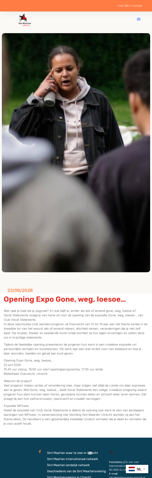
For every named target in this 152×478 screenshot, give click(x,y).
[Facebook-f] (40, 451)
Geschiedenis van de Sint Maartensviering (76, 471)
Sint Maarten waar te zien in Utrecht (72, 453)
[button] (139, 19)
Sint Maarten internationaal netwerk (72, 459)
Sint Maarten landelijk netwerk (68, 465)
